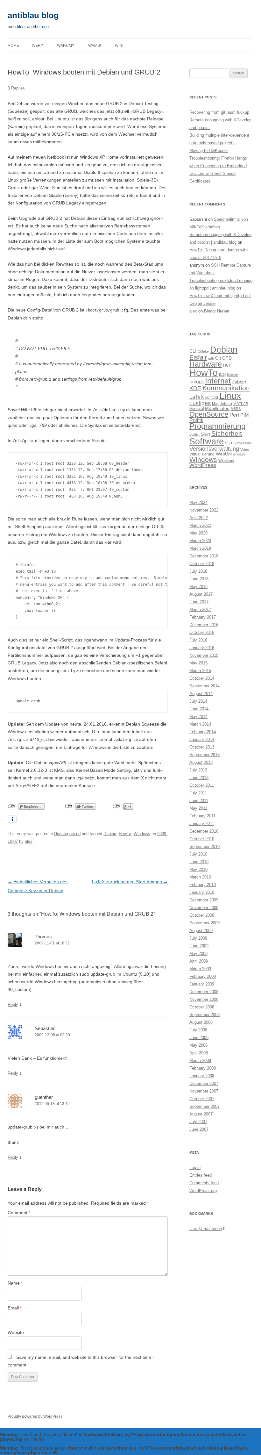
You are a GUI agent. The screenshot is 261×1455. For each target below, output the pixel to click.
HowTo (125, 833)
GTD (227, 358)
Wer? (37, 45)
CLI (192, 351)
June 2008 (198, 1037)
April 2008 (198, 1052)
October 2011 (201, 785)
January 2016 (201, 647)
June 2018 (198, 579)
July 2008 (198, 1030)
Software (206, 441)
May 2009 (198, 953)
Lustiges (200, 403)
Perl (234, 415)
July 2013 (198, 770)
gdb (211, 358)
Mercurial (196, 409)
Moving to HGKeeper (208, 150)
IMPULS (196, 382)
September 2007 (204, 1106)
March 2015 (200, 670)
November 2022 (203, 510)
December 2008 (203, 991)
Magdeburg (222, 404)
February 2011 (202, 816)
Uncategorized (67, 833)
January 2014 (201, 739)
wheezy (239, 454)
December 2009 (203, 900)
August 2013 (201, 762)
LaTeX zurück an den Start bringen (130, 881)
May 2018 (198, 586)
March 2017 (200, 609)
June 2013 (198, 777)
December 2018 (203, 556)
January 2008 (201, 1075)
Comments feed (204, 1182)
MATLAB (240, 404)
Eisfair (198, 357)
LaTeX (196, 397)
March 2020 (200, 540)
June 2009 (198, 945)
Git (218, 358)
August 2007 (201, 1114)
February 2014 (202, 731)
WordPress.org (203, 1190)
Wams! (94, 45)
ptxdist (194, 434)
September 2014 (204, 686)
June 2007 (198, 1129)
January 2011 (201, 823)
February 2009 (202, 976)
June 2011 (198, 800)
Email (15, 1307)
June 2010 (198, 861)
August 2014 (201, 693)
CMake (203, 351)
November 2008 (203, 999)
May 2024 (198, 502)
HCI (226, 365)
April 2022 (198, 517)
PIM (244, 415)
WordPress (202, 465)
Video (244, 449)
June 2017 (198, 601)
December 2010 (203, 831)
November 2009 (203, 907)
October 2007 (201, 1098)
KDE (195, 388)
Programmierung (217, 426)
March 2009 (200, 968)
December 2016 (203, 624)
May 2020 (198, 533)
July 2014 (198, 701)
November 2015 (203, 655)
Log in (195, 1167)
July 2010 (198, 854)
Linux (230, 396)
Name (15, 1283)
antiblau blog (33, 15)
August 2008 (201, 1022)
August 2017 (201, 594)
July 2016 (198, 640)
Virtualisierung (202, 454)
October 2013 (201, 747)
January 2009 (201, 984)
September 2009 (204, 923)
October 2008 (201, 1007)
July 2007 (198, 1121)
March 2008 (200, 1060)
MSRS (236, 409)
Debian (109, 833)
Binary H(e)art (216, 311)
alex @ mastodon (205, 1228)
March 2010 (200, 877)
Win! (119, 45)
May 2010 (198, 869)
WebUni (224, 454)
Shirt (205, 434)
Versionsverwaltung (214, 449)
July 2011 (198, 793)
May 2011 (198, 808)
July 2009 (198, 938)
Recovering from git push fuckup (219, 112)
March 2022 (200, 525)
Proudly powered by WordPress (35, 1416)
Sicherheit (226, 433)
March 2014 (200, 724)
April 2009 (198, 961)
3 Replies (16, 88)
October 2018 (201, 563)
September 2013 (204, 754)
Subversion (242, 443)
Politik (196, 420)
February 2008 (202, 1068)
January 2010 (201, 892)
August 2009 (201, 930)
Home (13, 45)
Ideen (232, 374)
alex (28, 841)
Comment (19, 1212)
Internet (218, 380)
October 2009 (201, 915)
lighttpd (211, 397)
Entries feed (200, 1175)
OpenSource (208, 414)
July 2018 (198, 571)
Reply (13, 1004)
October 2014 (201, 678)
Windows (142, 833)
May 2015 (198, 663)
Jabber (239, 381)
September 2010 (204, 846)
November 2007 (203, 1091)
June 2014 (198, 708)
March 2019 (200, 548)
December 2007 (203, 1083)
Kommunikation (226, 387)
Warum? (65, 45)
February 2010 (202, 884)
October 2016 (201, 632)
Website (16, 1332)
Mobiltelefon (217, 408)
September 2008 (204, 1014)
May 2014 (198, 716)
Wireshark (226, 460)
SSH (228, 443)
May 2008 (198, 1045)
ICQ (222, 374)
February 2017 (202, 617)
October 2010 (201, 838)
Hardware (205, 364)
